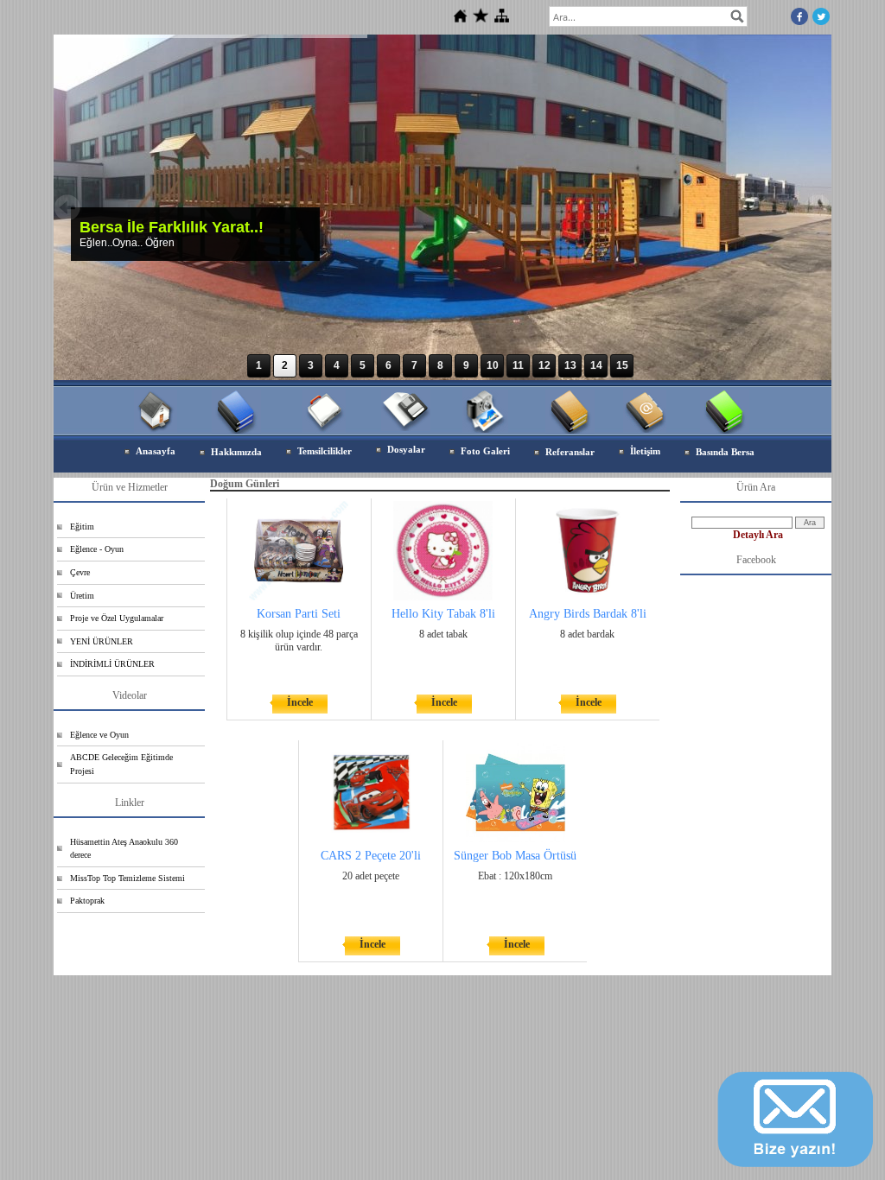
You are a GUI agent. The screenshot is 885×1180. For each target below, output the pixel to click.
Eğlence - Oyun (97, 549)
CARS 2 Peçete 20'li (371, 855)
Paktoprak (87, 900)
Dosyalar (406, 449)
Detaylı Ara (758, 535)
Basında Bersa (725, 452)
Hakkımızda (236, 452)
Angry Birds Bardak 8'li (587, 613)
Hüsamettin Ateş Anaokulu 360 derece (124, 848)
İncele (300, 702)
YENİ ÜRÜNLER (101, 641)
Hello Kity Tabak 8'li (443, 613)
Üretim (82, 595)
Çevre (80, 572)
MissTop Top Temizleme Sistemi (127, 878)
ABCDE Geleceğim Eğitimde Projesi (121, 764)
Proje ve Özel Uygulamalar (116, 618)
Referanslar (570, 452)
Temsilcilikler (324, 451)
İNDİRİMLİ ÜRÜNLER (112, 664)
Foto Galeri (485, 451)
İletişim (645, 451)
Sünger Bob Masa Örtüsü (515, 855)
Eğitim (82, 526)
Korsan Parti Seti (299, 613)
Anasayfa (155, 451)
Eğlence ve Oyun (99, 734)
